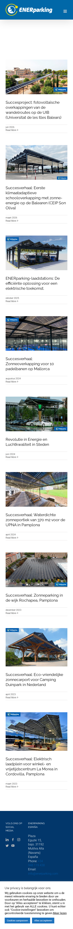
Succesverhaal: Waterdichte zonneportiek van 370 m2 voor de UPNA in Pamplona (35, 519)
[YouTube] (12, 845)
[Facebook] (12, 839)
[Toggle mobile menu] (65, 11)
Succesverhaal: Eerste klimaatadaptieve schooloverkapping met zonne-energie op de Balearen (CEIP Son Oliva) (36, 197)
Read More (11, 130)
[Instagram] (18, 839)
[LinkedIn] (7, 839)
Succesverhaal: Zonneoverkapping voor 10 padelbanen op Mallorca (30, 363)
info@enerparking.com (43, 873)
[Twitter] (7, 845)
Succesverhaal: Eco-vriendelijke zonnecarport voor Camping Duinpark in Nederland (34, 679)
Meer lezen (60, 913)
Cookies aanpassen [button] (17, 920)
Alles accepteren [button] (43, 920)
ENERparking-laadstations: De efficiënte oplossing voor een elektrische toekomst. (33, 283)
